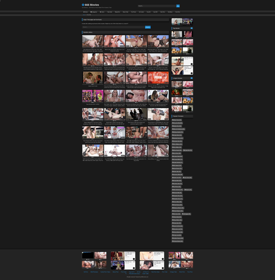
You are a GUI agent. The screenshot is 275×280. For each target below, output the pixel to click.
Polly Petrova (178, 204)
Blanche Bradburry (179, 129)
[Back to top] (270, 276)
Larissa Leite (178, 183)
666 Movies (91, 5)
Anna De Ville (178, 122)
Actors (102, 12)
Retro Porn (182, 272)
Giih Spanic (177, 165)
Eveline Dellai (178, 156)
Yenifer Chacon (178, 238)
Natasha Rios (178, 195)
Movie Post (115, 272)
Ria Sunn (177, 213)
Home (86, 12)
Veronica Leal (178, 229)
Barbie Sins (177, 126)
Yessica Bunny (178, 241)
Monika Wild (177, 192)
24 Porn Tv (146, 272)
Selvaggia (187, 213)
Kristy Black (177, 180)
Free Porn (177, 12)
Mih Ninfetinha (178, 189)
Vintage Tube (173, 272)
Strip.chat (173, 24)
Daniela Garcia (178, 138)
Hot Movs (170, 12)
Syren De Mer (178, 226)
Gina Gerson (178, 168)
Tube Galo (109, 12)
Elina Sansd (177, 150)
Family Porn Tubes (105, 272)
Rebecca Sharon (178, 207)
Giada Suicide (178, 162)
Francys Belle (178, 159)
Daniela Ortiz (178, 141)
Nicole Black (177, 201)
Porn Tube (164, 272)
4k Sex (139, 272)
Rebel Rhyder (178, 210)
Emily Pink (188, 150)
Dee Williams (178, 144)
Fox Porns (133, 12)
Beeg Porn (117, 12)
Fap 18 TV (131, 272)
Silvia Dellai (177, 217)
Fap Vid (148, 12)
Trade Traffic (145, 273)
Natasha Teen (178, 198)
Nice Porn (162, 12)
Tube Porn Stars (155, 272)
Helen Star (177, 171)
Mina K (188, 189)
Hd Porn (86, 272)
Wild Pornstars (94, 272)
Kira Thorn (187, 177)
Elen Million (177, 147)
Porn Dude (123, 272)
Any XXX (155, 12)
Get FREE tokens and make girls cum (129, 254)
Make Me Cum (175, 23)
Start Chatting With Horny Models (158, 253)
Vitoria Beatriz (178, 232)
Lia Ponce (177, 186)
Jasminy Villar (178, 174)
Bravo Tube (125, 12)
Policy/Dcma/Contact (134, 273)
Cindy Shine (177, 135)
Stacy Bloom (178, 220)
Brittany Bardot (178, 132)
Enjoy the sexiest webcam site (188, 68)
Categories (94, 12)
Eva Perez (177, 153)
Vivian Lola (177, 235)
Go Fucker (141, 12)
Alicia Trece (177, 119)
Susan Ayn (177, 223)
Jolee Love (177, 177)
